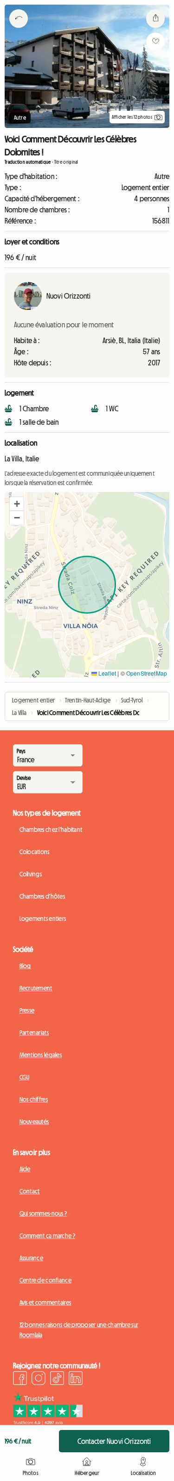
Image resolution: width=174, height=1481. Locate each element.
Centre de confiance (45, 1280)
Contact (29, 1191)
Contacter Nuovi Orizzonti (114, 1441)
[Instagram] (38, 1379)
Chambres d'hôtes (42, 896)
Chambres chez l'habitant (51, 829)
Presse (27, 1010)
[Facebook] (20, 1379)
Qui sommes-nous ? (43, 1213)
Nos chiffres (33, 1099)
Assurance (31, 1258)
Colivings (30, 874)
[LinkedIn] (76, 1379)
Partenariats (34, 1032)
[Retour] (18, 30)
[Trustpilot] (48, 1422)
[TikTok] (57, 1379)
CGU (24, 1077)
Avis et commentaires (45, 1302)
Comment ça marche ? (47, 1235)
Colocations (34, 852)
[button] (17, 504)
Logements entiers (42, 918)
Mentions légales (40, 1055)
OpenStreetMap (146, 673)
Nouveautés (34, 1121)
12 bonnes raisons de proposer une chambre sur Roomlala (79, 1329)
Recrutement (35, 988)
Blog (25, 966)
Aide (25, 1169)
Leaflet (106, 673)
